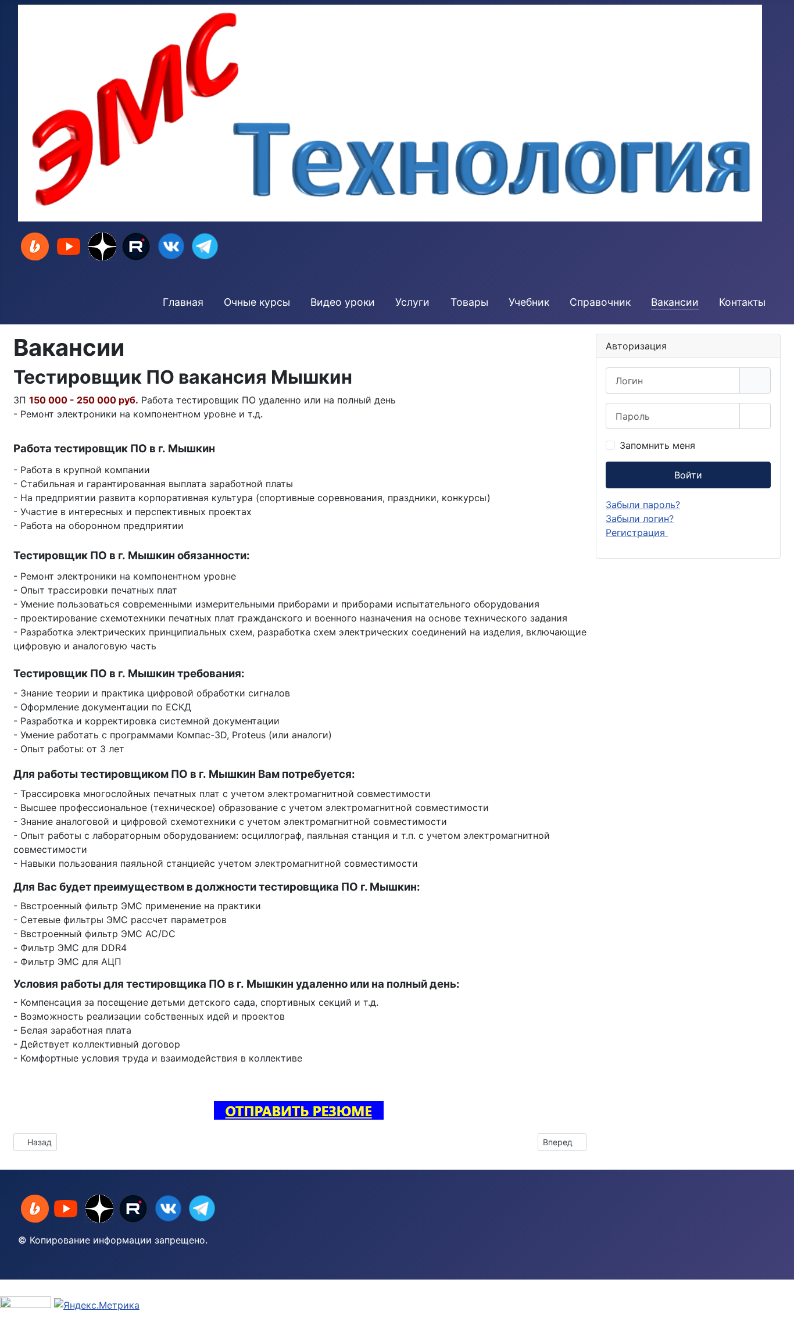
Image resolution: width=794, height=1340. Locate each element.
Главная (183, 302)
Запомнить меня (657, 445)
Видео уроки (342, 302)
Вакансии (675, 302)
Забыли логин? (640, 518)
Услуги (412, 302)
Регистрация (637, 532)
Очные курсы (257, 302)
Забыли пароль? (643, 504)
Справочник (600, 302)
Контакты (742, 302)
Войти (688, 475)
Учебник (529, 302)
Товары (469, 302)
